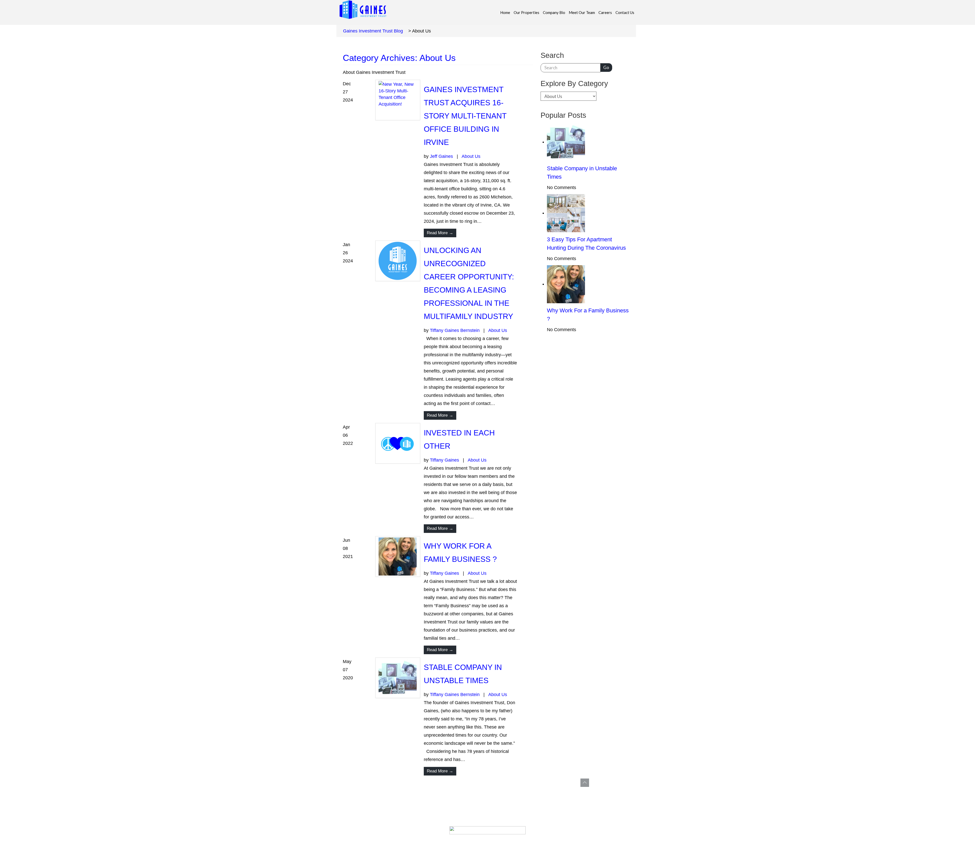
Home (505, 12)
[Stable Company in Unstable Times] (397, 677)
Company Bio (554, 12)
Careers (605, 12)
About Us (471, 156)
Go (606, 67)
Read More (440, 232)
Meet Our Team (582, 12)
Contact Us (624, 12)
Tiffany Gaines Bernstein (455, 330)
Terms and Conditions (454, 841)
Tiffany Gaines (444, 460)
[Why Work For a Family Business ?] (397, 556)
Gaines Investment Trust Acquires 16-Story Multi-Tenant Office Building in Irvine (465, 115)
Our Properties (526, 12)
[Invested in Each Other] (397, 443)
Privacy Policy (496, 841)
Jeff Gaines (441, 156)
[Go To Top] (584, 782)
